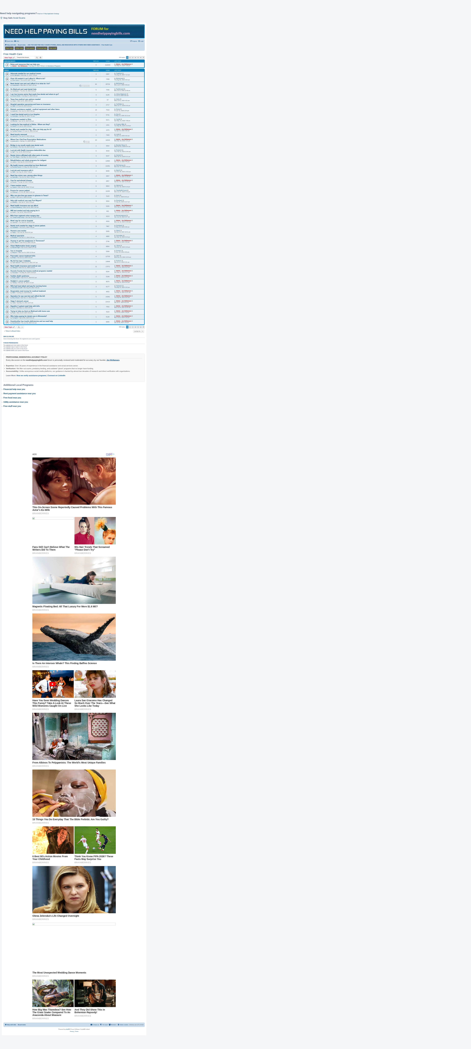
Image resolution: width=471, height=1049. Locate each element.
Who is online (8, 336)
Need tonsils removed (18, 134)
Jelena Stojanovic (121, 94)
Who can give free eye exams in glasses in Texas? (29, 195)
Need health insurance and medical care (25, 266)
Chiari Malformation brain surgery (23, 246)
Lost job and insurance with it (21, 170)
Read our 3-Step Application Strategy (48, 13)
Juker (117, 255)
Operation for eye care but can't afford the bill (27, 296)
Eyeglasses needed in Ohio (20, 119)
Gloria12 (118, 155)
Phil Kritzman (120, 165)
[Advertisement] (59, 7)
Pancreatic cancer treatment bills (22, 256)
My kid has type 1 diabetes (20, 261)
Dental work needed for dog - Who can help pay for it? (31, 129)
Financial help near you (14, 389)
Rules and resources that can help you (25, 64)
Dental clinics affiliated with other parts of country (29, 155)
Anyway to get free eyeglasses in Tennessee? (27, 241)
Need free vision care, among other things (26, 175)
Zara (117, 114)
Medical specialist (17, 236)
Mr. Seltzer (15, 242)
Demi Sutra (15, 80)
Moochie (14, 121)
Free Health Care (12, 54)
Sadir (13, 106)
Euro (13, 308)
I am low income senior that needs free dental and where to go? (34, 94)
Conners (14, 147)
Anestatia (15, 116)
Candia (118, 119)
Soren (118, 195)
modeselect (15, 85)
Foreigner (15, 318)
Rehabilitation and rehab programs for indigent (28, 160)
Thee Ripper (16, 157)
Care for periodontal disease (21, 180)
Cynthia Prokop (16, 131)
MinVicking (119, 83)
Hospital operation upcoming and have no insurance (30, 104)
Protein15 (119, 150)
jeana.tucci (15, 141)
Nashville (15, 177)
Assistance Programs (54, 66)
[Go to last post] (132, 64)
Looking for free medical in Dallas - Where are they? (30, 124)
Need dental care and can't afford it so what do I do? (30, 83)
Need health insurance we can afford (24, 205)
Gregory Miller (120, 124)
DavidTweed (16, 323)
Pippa (14, 232)
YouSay (14, 282)
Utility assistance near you (15, 402)
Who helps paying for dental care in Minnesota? (28, 316)
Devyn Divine (16, 96)
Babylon (14, 252)
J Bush (118, 245)
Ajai (13, 152)
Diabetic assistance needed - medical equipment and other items (34, 109)
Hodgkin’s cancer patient (19, 281)
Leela (117, 134)
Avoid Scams (19, 18)
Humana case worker (18, 231)
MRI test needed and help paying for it (24, 211)
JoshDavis (15, 91)
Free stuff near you (12, 406)
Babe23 (118, 170)
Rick (13, 197)
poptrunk (15, 111)
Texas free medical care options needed (25, 99)
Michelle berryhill (17, 287)
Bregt (13, 257)
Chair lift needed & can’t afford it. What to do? (27, 78)
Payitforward (120, 89)
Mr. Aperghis (16, 75)
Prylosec (118, 260)
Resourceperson (121, 215)
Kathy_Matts (16, 277)
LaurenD (14, 222)
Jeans (14, 101)
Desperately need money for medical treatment (28, 291)
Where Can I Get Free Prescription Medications (28, 139)
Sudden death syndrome (19, 276)
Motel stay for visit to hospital (21, 221)
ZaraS (14, 126)
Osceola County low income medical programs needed (31, 271)
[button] (143, 57)
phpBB (68, 1029)
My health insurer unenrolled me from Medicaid (28, 165)
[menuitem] (16, 41)
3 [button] (132, 57)
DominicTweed (16, 167)
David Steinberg (17, 207)
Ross (13, 313)
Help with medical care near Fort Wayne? (26, 200)
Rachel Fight (16, 247)
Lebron (14, 162)
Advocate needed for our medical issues (25, 73)
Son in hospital (16, 251)
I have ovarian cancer (18, 185)
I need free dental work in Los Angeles (25, 114)
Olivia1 (118, 230)
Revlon (14, 182)
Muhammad (119, 78)
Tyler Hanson (16, 262)
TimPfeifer (119, 104)
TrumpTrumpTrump (18, 217)
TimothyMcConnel (121, 190)
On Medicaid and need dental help (23, 89)
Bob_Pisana (15, 297)
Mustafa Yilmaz (120, 145)
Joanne (14, 187)
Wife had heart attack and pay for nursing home (28, 286)
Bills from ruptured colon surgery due (24, 216)
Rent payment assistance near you (19, 394)
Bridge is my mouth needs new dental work (26, 145)
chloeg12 (15, 267)
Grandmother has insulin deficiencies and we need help (31, 321)
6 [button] (140, 57)
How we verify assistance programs (31, 375)
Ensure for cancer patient (20, 190)
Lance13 (14, 136)
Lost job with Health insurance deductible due (27, 150)
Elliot (13, 172)
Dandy (118, 109)
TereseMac (119, 235)
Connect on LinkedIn (56, 375)
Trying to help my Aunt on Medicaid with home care (30, 311)
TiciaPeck (119, 73)
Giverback (119, 200)
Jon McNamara (112, 360)
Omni (13, 212)
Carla (13, 302)
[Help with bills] (74, 31)
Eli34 (13, 292)
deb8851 (14, 202)
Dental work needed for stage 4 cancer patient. (28, 226)
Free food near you (12, 398)
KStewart (15, 192)
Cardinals (15, 227)
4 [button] (135, 57)
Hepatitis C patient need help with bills (25, 306)
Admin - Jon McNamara (19, 66)
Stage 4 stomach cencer (19, 301)
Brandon (14, 237)
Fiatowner (119, 286)
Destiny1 (118, 250)
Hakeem (118, 185)
